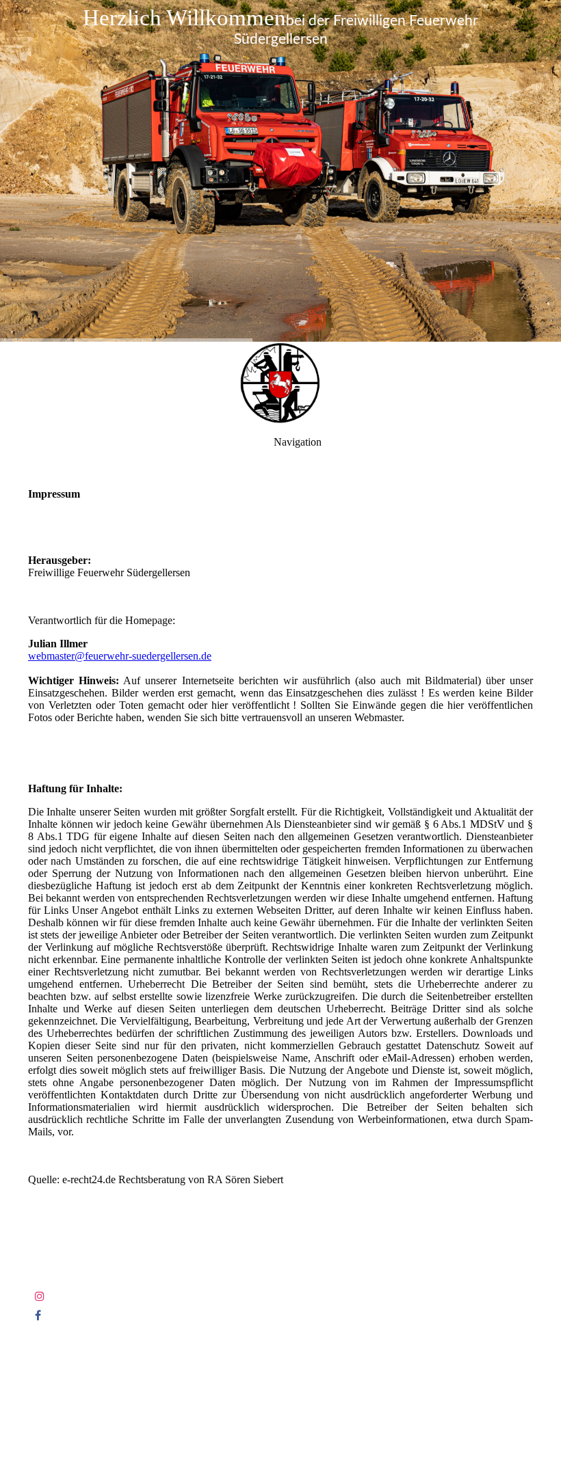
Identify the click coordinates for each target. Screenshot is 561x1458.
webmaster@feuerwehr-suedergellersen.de (119, 656)
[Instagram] (39, 1296)
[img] (280, 171)
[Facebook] (38, 1315)
